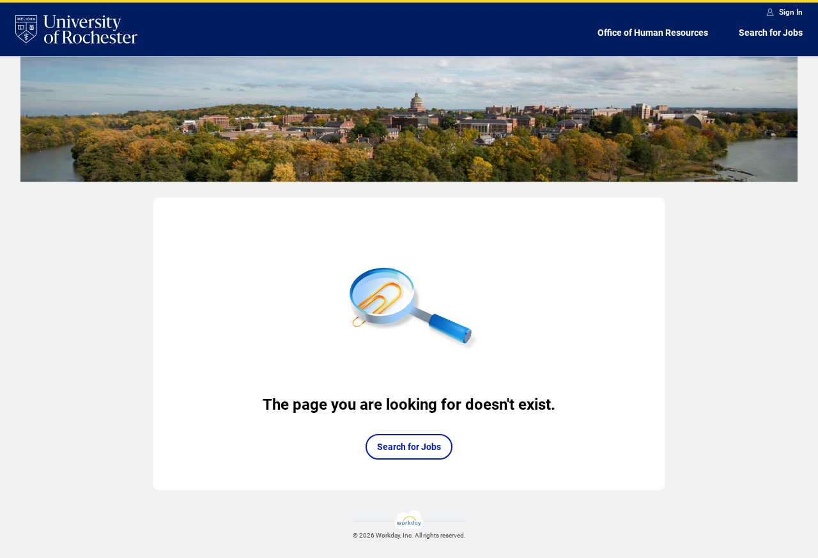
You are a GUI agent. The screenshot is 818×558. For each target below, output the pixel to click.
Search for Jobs (771, 32)
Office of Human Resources (653, 32)
